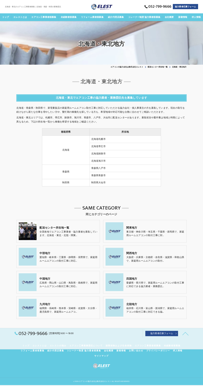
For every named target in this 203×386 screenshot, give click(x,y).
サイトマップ (101, 356)
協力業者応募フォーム (185, 6)
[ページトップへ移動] (185, 333)
